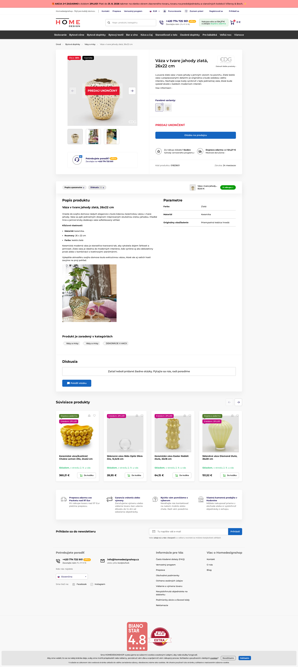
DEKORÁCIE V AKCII (116, 343)
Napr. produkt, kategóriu (125, 22)
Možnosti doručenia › (215, 153)
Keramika (206, 214)
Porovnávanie (174, 11)
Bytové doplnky (72, 44)
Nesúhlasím (228, 658)
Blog (209, 570)
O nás (210, 564)
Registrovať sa (216, 11)
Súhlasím (244, 658)
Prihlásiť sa (234, 11)
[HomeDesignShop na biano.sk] (137, 636)
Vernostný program (133, 11)
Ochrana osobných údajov (169, 580)
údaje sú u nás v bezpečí (164, 538)
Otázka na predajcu (195, 135)
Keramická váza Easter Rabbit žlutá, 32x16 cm (172, 457)
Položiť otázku (78, 383)
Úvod (58, 44)
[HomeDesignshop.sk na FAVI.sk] (160, 636)
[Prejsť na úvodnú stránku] (68, 22)
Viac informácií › (163, 88)
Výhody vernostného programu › (179, 153)
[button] (132, 91)
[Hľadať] (108, 22)
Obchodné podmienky (167, 575)
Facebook (82, 584)
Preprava (117, 11)
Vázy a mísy (90, 44)
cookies (213, 658)
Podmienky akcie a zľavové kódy (173, 600)
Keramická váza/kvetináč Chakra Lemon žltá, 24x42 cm (76, 457)
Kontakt (105, 11)
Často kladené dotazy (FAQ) (170, 559)
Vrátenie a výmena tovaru (169, 586)
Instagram (100, 584)
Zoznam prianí (196, 11)
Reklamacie (162, 605)
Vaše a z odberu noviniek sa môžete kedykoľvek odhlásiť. (185, 538)
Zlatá (203, 206)
